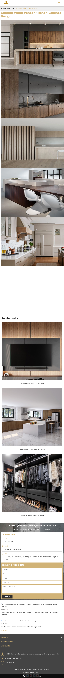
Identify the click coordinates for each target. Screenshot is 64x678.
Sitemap (26, 672)
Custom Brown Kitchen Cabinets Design (32, 450)
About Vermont (7, 642)
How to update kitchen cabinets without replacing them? (21, 627)
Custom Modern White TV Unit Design (32, 384)
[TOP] (56, 676)
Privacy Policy (34, 672)
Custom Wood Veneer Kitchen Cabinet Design (27, 8)
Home (4, 8)
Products (4, 637)
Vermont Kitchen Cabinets (29, 670)
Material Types (10, 8)
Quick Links (5, 646)
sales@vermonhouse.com (13, 658)
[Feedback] (40, 676)
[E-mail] (8, 676)
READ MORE (5, 618)
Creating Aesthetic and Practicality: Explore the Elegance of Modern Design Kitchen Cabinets (29, 613)
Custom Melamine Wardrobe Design (32, 516)
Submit (7, 597)
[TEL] (24, 676)
